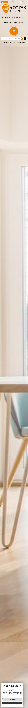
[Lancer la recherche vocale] (14, 31)
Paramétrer (12, 699)
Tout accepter (12, 703)
